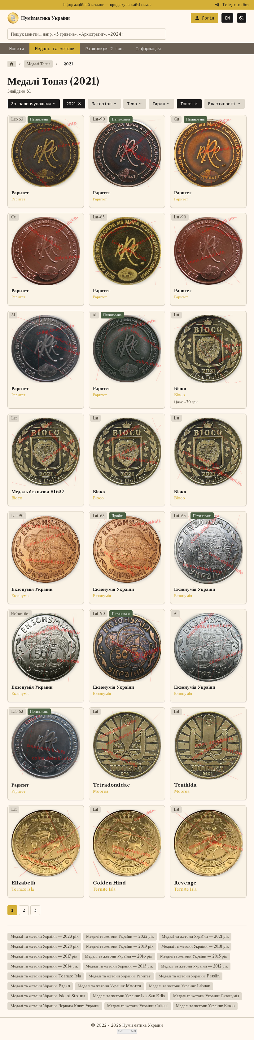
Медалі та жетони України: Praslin (189, 976)
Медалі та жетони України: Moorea (109, 986)
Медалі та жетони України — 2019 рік (119, 946)
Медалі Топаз (38, 63)
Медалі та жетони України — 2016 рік (118, 956)
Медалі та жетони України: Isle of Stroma (48, 996)
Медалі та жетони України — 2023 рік (44, 936)
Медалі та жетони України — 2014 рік (44, 966)
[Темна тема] (242, 18)
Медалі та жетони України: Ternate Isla (46, 976)
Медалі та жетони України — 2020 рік (44, 946)
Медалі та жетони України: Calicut (137, 1005)
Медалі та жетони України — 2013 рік (119, 966)
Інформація (148, 48)
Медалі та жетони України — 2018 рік (195, 946)
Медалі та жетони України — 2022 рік (120, 936)
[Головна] (11, 64)
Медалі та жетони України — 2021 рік (195, 936)
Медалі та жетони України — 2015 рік (193, 956)
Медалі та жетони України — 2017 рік (44, 956)
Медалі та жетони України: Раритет (120, 976)
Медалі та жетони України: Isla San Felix (129, 996)
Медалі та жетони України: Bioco (205, 1005)
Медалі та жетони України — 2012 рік (194, 966)
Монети (16, 48)
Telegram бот (235, 4)
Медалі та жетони (55, 48)
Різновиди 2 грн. (105, 48)
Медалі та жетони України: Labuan (179, 986)
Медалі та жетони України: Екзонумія (206, 996)
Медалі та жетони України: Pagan (40, 986)
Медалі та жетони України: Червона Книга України (55, 1005)
